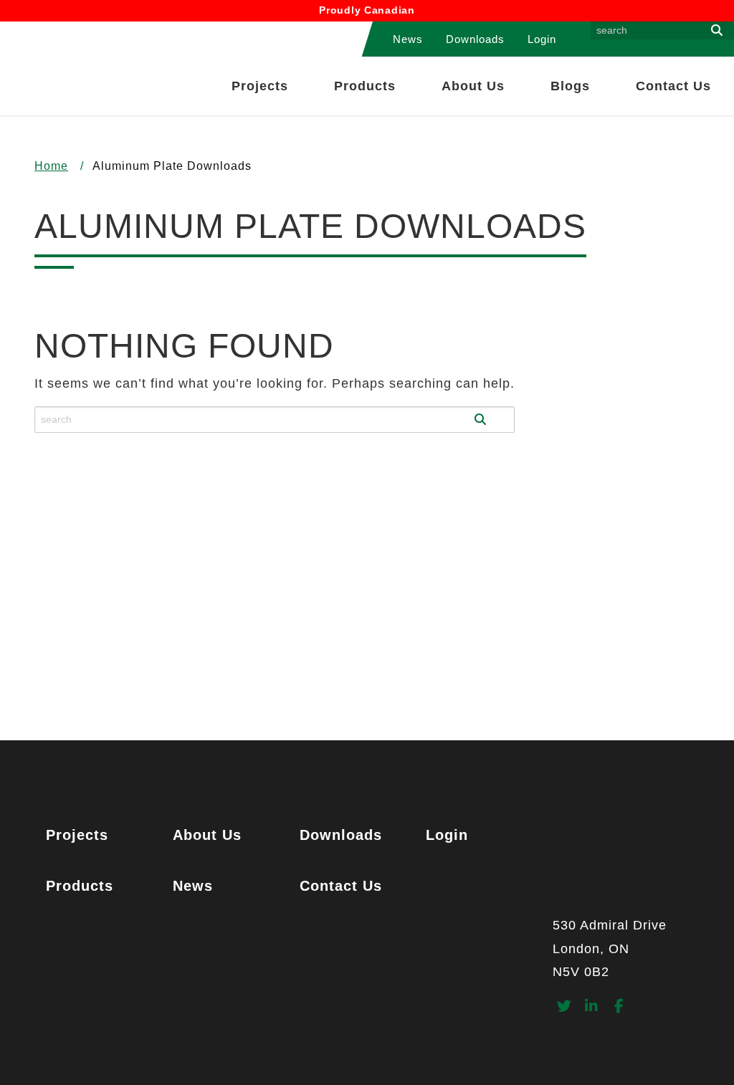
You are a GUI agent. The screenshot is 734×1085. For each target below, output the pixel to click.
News (408, 39)
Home (51, 166)
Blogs (570, 86)
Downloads (475, 39)
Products (365, 86)
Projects (260, 86)
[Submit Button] (717, 30)
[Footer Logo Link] (626, 866)
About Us (473, 86)
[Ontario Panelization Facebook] (619, 1007)
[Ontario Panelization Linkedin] (592, 1007)
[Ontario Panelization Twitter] (564, 1007)
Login (542, 39)
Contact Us (673, 86)
